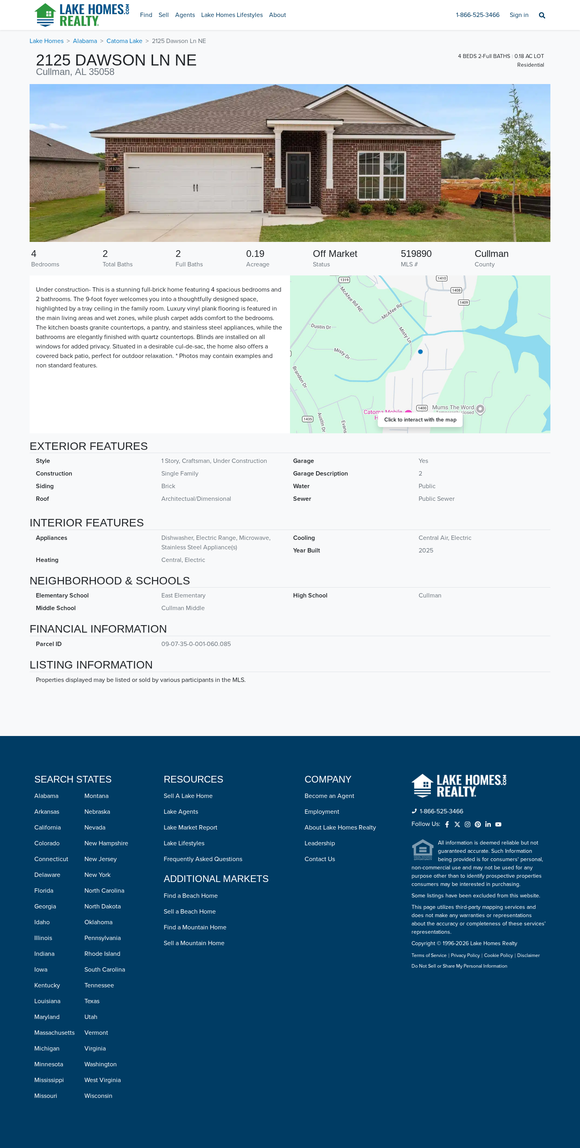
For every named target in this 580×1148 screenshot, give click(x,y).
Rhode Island (102, 954)
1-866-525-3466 (478, 15)
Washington (100, 1064)
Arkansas (46, 812)
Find (146, 15)
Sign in (519, 15)
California (47, 828)
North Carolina (104, 891)
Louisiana (47, 1001)
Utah (90, 1017)
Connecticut (51, 859)
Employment (322, 812)
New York (97, 875)
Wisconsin (98, 1096)
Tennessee (99, 985)
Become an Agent (329, 796)
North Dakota (102, 906)
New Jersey (100, 859)
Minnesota (48, 1064)
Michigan (47, 1048)
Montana (96, 796)
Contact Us (320, 859)
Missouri (45, 1096)
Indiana (44, 954)
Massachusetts (54, 1033)
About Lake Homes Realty (340, 828)
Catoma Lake (124, 41)
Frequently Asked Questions (203, 859)
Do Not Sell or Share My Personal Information (459, 966)
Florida (43, 891)
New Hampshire (106, 843)
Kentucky (47, 985)
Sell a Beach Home (190, 912)
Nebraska (97, 812)
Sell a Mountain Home (194, 943)
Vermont (96, 1033)
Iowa (40, 970)
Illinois (43, 938)
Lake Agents (181, 812)
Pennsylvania (102, 938)
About (277, 15)
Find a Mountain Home (195, 927)
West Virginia (102, 1080)
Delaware (47, 875)
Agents (185, 15)
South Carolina (104, 970)
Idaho (42, 922)
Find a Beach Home (191, 896)
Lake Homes (47, 41)
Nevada (94, 828)
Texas (91, 1001)
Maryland (47, 1017)
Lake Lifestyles (184, 843)
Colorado (47, 843)
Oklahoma (98, 922)
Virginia (95, 1048)
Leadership (320, 843)
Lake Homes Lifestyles (232, 15)
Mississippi (49, 1080)
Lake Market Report (190, 828)
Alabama (85, 41)
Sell (164, 15)
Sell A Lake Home (188, 796)
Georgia (45, 906)
